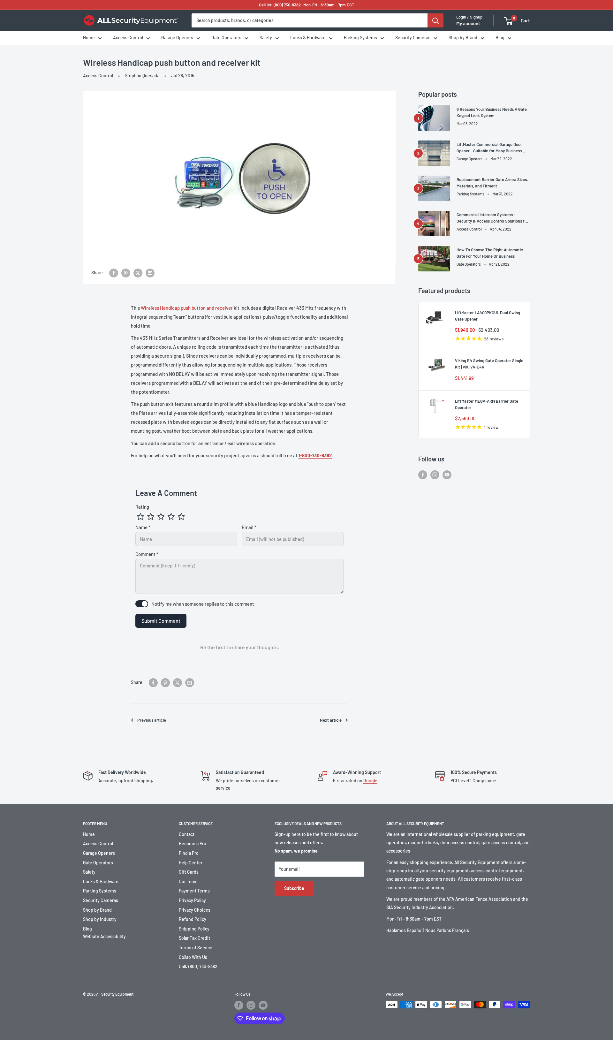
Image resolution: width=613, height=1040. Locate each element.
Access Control (128, 38)
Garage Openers (177, 38)
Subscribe (294, 888)
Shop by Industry (100, 919)
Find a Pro (189, 853)
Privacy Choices (194, 910)
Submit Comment (160, 621)
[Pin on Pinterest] (125, 272)
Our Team (188, 881)
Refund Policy (192, 919)
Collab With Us (193, 957)
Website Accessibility (104, 936)
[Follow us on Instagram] (434, 474)
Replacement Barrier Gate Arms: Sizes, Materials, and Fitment (492, 182)
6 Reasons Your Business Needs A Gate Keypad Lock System (492, 112)
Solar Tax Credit (194, 938)
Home (89, 38)
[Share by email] (150, 272)
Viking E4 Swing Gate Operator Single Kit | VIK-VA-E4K (489, 363)
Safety (266, 38)
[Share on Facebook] (113, 272)
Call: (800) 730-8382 (198, 966)
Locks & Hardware (308, 38)
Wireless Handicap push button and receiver (187, 308)
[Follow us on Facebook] (422, 474)
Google (370, 780)
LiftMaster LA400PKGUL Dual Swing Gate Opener (487, 316)
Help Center (190, 862)
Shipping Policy (194, 928)
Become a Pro (192, 843)
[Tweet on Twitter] (137, 272)
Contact (186, 834)
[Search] (435, 20)
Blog (500, 38)
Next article (331, 720)
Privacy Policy (192, 900)
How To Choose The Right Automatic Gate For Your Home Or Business (490, 253)
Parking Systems (360, 38)
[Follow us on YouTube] (447, 474)
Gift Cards (189, 872)
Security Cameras (412, 38)
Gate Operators (226, 38)
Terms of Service (195, 947)
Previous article (151, 720)
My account (468, 24)
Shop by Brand (463, 38)
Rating (142, 507)
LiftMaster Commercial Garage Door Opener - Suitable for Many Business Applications (489, 148)
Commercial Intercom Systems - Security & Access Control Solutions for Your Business (492, 218)
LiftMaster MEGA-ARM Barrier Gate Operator (486, 404)
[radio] (140, 517)
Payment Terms (194, 890)
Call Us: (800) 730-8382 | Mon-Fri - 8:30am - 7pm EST (306, 4)
